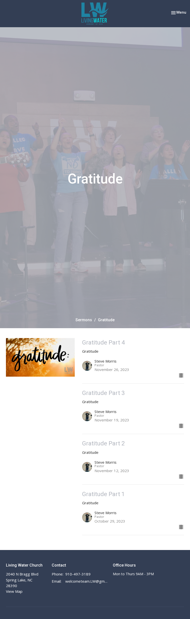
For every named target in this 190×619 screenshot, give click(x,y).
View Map (14, 591)
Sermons (83, 320)
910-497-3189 (78, 574)
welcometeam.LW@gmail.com (86, 581)
